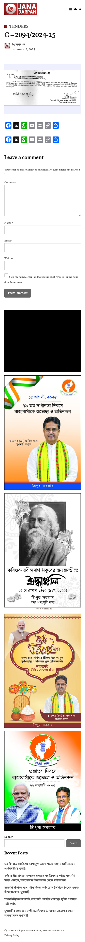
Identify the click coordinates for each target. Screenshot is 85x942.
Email (8, 241)
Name (8, 223)
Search (8, 837)
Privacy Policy (12, 935)
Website (8, 258)
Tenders (18, 27)
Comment (11, 182)
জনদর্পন (20, 44)
